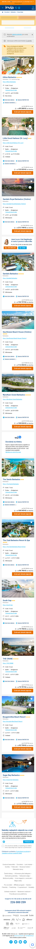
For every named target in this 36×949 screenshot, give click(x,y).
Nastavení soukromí (24, 891)
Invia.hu (21, 935)
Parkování (14, 867)
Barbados (13, 12)
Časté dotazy (8, 873)
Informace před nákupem (22, 873)
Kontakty (31, 887)
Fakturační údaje (24, 876)
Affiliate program (19, 885)
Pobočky (5, 887)
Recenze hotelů (25, 867)
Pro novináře (8, 885)
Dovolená (7, 12)
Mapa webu (18, 881)
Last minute (28, 864)
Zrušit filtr (29, 41)
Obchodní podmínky (11, 876)
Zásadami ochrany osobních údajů (12, 853)
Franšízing (12, 887)
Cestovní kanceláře (9, 864)
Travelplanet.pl (29, 935)
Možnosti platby (8, 878)
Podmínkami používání (22, 851)
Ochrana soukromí (10, 891)
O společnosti (22, 887)
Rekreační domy (18, 869)
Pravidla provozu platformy (18, 894)
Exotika (7, 867)
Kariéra (28, 885)
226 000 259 (18, 902)
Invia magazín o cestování (23, 878)
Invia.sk (16, 935)
